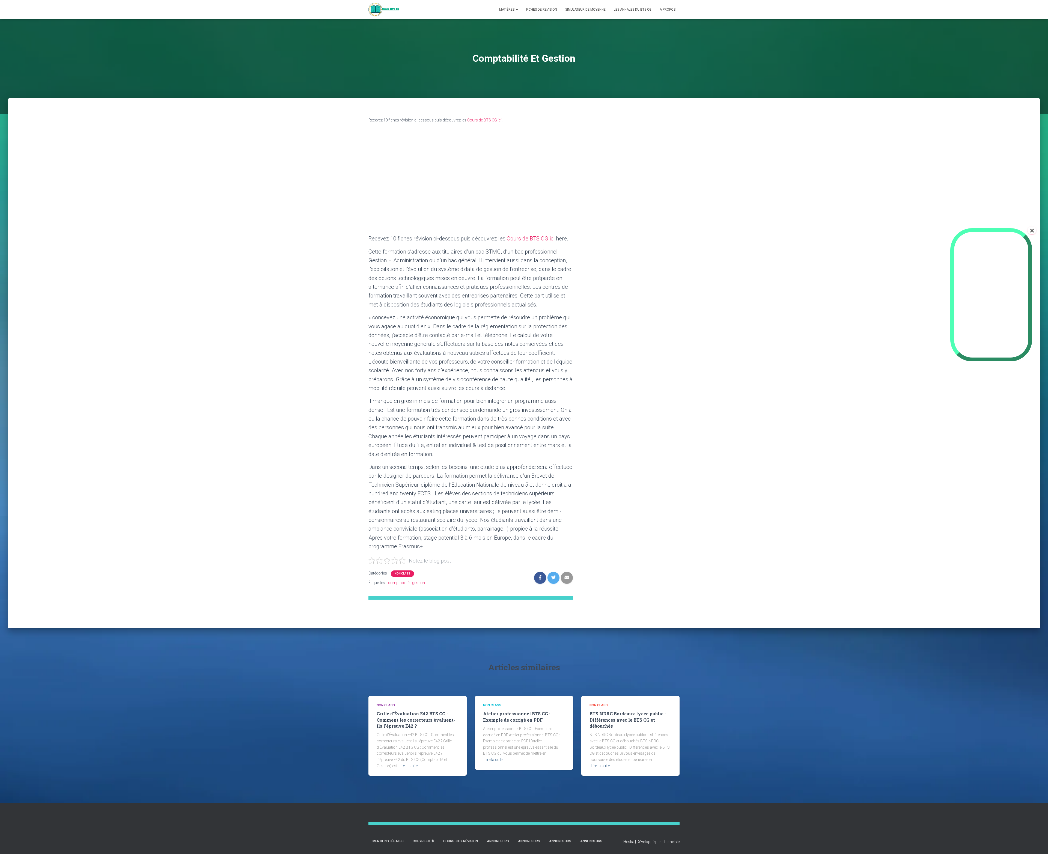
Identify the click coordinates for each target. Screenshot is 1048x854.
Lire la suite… (409, 766)
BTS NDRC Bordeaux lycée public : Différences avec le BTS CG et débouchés (628, 720)
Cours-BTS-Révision (460, 841)
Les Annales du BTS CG (632, 9)
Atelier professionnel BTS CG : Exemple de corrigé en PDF (516, 716)
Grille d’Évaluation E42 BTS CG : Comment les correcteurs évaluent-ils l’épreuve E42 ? (416, 720)
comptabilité (398, 583)
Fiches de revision (541, 9)
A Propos (667, 9)
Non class (402, 573)
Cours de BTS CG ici (484, 120)
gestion (418, 583)
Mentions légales (388, 841)
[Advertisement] (644, 207)
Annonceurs (498, 841)
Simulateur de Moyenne (585, 9)
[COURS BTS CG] (384, 9)
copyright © (423, 841)
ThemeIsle (671, 842)
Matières (507, 9)
